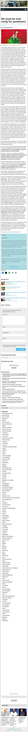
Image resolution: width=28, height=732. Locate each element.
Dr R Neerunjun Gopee (5, 23)
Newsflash (4, 546)
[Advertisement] (14, 12)
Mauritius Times (15, 729)
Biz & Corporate (5, 422)
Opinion (4, 553)
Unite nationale (5, 615)
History (4, 513)
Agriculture (4, 418)
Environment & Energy (7, 487)
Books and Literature (7, 424)
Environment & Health (7, 488)
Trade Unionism (5, 610)
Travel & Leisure (6, 611)
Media (3, 541)
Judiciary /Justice (6, 520)
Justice (3, 522)
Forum (3, 501)
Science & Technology (7, 582)
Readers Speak (5, 571)
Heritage (4, 511)
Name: (4, 327)
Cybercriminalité (6, 459)
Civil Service (5, 436)
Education (4, 476)
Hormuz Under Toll (6, 395)
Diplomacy (4, 466)
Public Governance (6, 564)
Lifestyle (4, 532)
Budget (4, 425)
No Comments (8, 284)
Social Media (5, 585)
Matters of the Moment (7, 536)
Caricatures (4, 432)
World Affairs (5, 620)
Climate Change (6, 439)
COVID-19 (4, 450)
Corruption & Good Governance (9, 446)
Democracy (4, 460)
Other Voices (5, 555)
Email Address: (6, 332)
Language (4, 525)
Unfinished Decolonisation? (8, 389)
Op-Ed (3, 552)
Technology (4, 599)
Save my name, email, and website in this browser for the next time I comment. (13, 346)
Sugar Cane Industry (7, 597)
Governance (5, 506)
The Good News (5, 604)
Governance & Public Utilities (8, 508)
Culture (4, 452)
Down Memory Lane (6, 467)
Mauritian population (7, 538)
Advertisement (5, 415)
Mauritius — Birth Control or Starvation (11, 397)
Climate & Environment (7, 438)
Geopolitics (4, 503)
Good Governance (6, 504)
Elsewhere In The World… (8, 480)
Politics (3, 560)
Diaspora (4, 464)
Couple (3, 448)
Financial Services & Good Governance (11, 497)
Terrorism (4, 601)
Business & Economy (7, 427)
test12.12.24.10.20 (18, 730)
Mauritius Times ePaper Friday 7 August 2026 (12, 399)
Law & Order (5, 529)
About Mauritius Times (7, 413)
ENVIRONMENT (5, 485)
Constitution (5, 443)
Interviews (4, 518)
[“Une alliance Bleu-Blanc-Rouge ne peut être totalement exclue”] (22, 712)
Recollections (5, 573)
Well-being (4, 617)
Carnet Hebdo (5, 434)
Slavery (4, 583)
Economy (4, 471)
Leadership (4, 531)
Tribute (4, 613)
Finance (4, 494)
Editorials (4, 474)
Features (4, 492)
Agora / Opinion (5, 416)
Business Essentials (6, 429)
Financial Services (6, 495)
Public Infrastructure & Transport (10, 567)
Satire (3, 578)
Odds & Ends (5, 550)
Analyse (4, 420)
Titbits (3, 608)
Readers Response (6, 569)
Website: (4, 338)
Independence (5, 517)
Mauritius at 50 (5, 539)
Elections (4, 478)
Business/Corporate (6, 431)
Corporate (4, 445)
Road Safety (5, 576)
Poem (3, 557)
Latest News (5, 527)
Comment (4, 441)
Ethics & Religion (6, 490)
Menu (3, 9)
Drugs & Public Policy (7, 469)
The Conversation (6, 603)
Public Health (20, 23)
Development (5, 462)
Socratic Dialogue (6, 589)
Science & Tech (5, 580)
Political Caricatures (6, 559)
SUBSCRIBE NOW (14, 267)
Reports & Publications (7, 575)
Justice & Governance (7, 524)
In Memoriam (5, 515)
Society (4, 587)
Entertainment (5, 483)
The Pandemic (5, 606)
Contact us (9, 730)
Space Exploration (6, 590)
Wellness (4, 618)
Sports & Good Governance (8, 596)
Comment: (5, 314)
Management (5, 534)
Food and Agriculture (7, 499)
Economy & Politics (6, 473)
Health (3, 510)
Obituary (4, 548)
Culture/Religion (6, 457)
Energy (3, 481)
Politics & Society (6, 562)
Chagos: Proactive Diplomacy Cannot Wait (11, 384)
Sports (3, 594)
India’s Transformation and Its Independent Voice (14, 391)
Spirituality (4, 592)
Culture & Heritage (6, 455)
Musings (4, 543)
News (3, 545)
